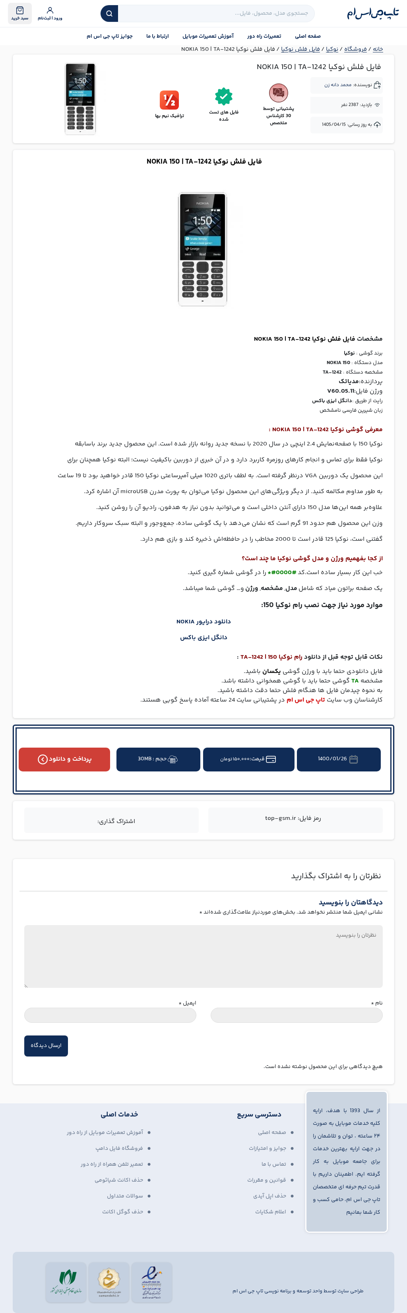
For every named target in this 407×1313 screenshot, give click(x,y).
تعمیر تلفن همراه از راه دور (112, 1164)
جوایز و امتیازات (267, 1148)
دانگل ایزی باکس (203, 638)
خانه (378, 49)
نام (377, 1003)
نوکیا (332, 49)
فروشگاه (355, 49)
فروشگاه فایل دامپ (119, 1148)
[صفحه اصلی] (373, 13)
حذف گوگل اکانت (122, 1212)
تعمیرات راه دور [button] (264, 36)
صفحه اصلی (308, 36)
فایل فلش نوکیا (300, 49)
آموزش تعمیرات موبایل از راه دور (105, 1132)
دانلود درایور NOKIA (203, 622)
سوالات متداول (125, 1196)
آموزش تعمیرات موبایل (208, 36)
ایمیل (187, 1003)
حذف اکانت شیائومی (119, 1180)
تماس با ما (274, 1164)
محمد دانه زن (338, 85)
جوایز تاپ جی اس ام (110, 36)
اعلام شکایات (270, 1212)
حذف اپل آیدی (269, 1196)
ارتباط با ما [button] (157, 36)
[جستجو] (109, 13)
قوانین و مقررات (266, 1180)
